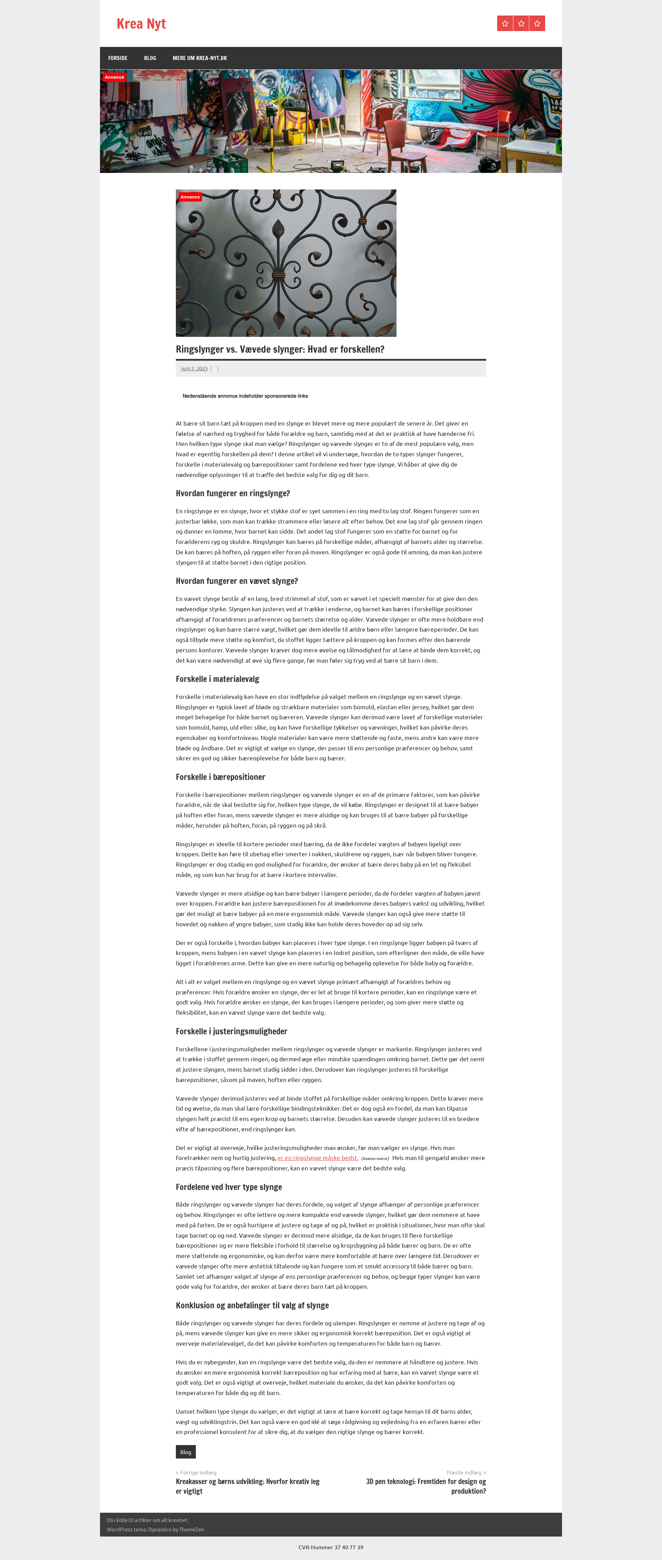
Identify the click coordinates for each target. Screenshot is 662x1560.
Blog (150, 58)
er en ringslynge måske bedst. (318, 1157)
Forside (118, 58)
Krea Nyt (141, 23)
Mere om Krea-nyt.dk (200, 58)
